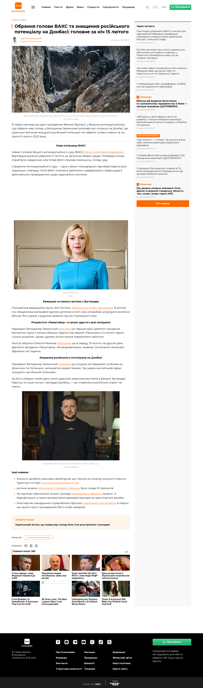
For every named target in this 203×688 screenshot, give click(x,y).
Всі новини (163, 203)
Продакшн (128, 7)
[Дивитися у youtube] (84, 642)
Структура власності (69, 669)
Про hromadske (65, 652)
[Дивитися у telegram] (75, 642)
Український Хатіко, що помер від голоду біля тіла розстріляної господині (62, 524)
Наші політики (121, 663)
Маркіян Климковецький (31, 39)
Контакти (62, 663)
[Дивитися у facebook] (58, 642)
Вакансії (89, 663)
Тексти (58, 7)
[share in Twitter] (31, 545)
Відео (80, 7)
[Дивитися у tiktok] (101, 642)
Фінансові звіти (122, 657)
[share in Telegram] (36, 545)
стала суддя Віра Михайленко (103, 152)
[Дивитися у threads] (109, 642)
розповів (64, 328)
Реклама (89, 652)
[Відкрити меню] (33, 7)
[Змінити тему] (155, 7)
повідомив (64, 343)
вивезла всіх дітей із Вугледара (92, 307)
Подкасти (93, 7)
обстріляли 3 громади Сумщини (59, 488)
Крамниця (119, 652)
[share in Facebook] (25, 545)
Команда (61, 657)
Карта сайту (120, 669)
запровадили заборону (87, 493)
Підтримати (182, 7)
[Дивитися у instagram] (66, 642)
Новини (46, 7)
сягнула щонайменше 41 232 (60, 482)
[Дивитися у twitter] (92, 642)
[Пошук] (147, 7)
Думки (69, 7)
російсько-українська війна (38, 537)
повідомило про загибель (99, 503)
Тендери (89, 669)
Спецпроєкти (111, 7)
